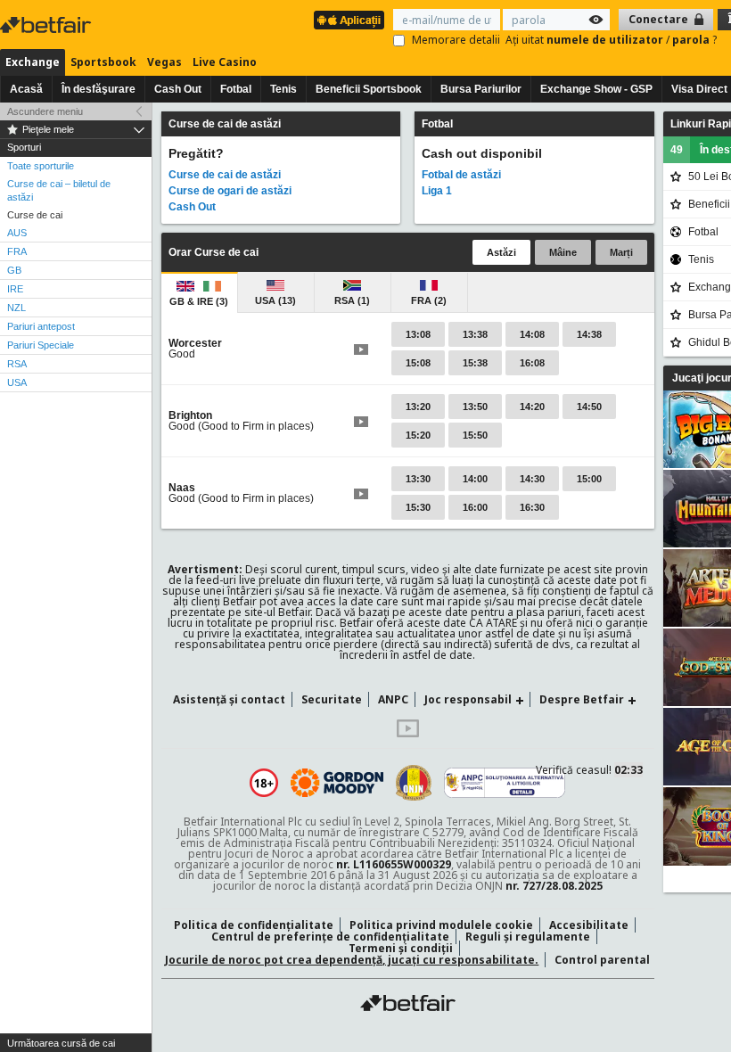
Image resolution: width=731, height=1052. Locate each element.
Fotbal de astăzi (461, 174)
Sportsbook (103, 62)
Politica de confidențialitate (253, 925)
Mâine (563, 252)
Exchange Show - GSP (596, 89)
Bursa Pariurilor (481, 89)
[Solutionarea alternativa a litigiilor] (504, 783)
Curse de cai (34, 215)
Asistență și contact (229, 699)
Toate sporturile (40, 165)
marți (621, 252)
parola (692, 39)
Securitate (331, 699)
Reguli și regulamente (527, 936)
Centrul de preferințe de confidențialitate (330, 936)
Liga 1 (437, 191)
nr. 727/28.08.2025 (554, 885)
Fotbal (235, 89)
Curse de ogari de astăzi (230, 191)
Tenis (283, 89)
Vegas (164, 62)
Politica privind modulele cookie (441, 925)
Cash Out (177, 89)
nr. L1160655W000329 (393, 864)
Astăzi (501, 252)
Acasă (26, 89)
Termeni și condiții (401, 948)
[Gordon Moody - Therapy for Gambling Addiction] (337, 782)
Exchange (32, 62)
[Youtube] (408, 733)
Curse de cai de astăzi (224, 174)
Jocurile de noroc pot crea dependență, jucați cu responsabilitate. (351, 959)
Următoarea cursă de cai (61, 1043)
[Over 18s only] (264, 782)
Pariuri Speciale (40, 345)
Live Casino (225, 62)
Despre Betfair (581, 699)
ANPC (393, 699)
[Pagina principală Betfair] (47, 25)
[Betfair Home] (408, 1003)
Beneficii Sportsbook (369, 89)
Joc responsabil (468, 699)
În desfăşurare (99, 89)
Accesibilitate (588, 925)
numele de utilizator (606, 39)
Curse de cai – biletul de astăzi (59, 190)
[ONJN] (413, 783)
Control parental (602, 959)
